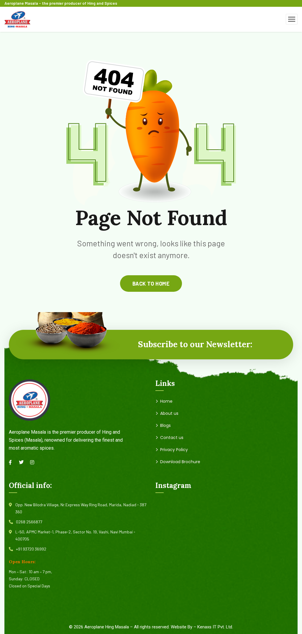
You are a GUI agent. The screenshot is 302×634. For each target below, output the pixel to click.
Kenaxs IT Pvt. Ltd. (215, 627)
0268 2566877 (29, 521)
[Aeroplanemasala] (17, 18)
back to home (151, 283)
